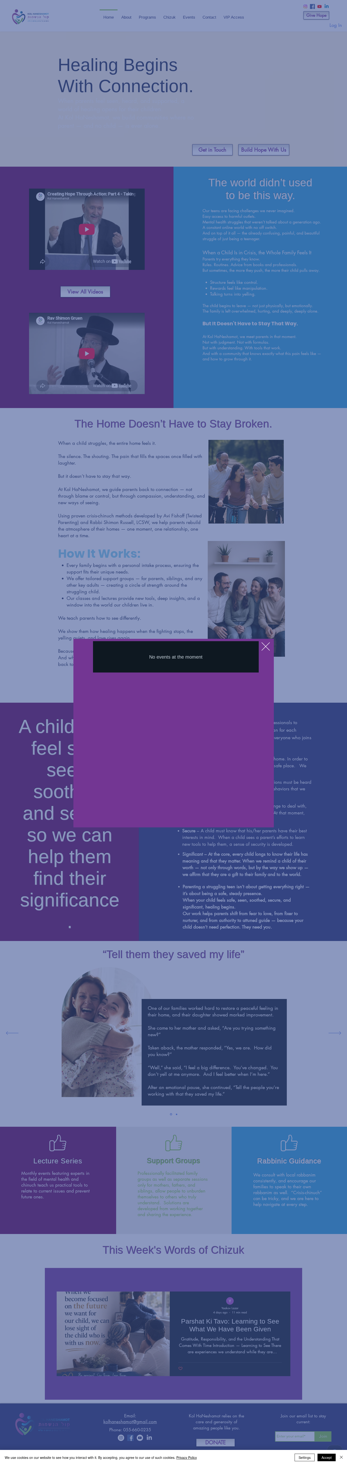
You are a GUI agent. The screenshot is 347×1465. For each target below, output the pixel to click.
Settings (305, 1457)
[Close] (341, 1457)
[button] (266, 646)
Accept (327, 1457)
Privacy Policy (186, 1457)
